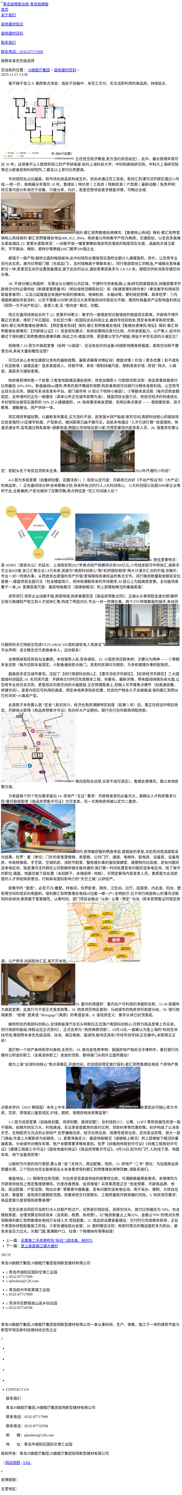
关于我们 (14, 1348)
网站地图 (12, 1463)
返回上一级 (6, 1255)
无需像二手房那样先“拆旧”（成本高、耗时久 (57, 1240)
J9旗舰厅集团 (39, 70)
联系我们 (14, 1380)
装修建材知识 (19, 1359)
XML (27, 1463)
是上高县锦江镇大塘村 (39, 1246)
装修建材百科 (65, 70)
